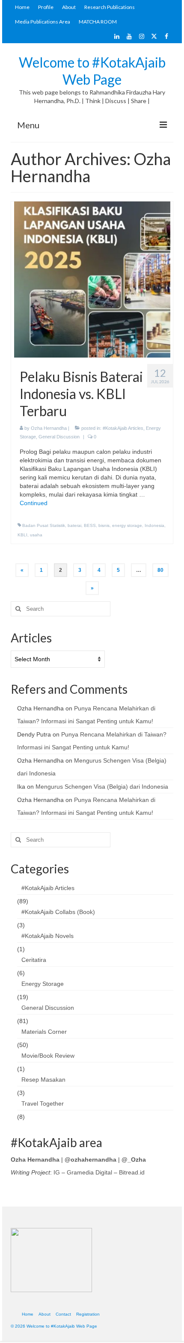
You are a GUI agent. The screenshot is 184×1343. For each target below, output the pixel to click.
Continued (33, 503)
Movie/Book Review (47, 1055)
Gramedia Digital (89, 1172)
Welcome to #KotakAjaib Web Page (92, 71)
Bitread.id (132, 1172)
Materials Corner (44, 1031)
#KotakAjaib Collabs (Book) (58, 911)
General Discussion (59, 436)
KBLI (22, 534)
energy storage (127, 525)
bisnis (104, 525)
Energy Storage (42, 983)
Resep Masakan (43, 1079)
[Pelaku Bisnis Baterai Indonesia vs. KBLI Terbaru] (92, 279)
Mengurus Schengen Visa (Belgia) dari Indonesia (102, 786)
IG (56, 1172)
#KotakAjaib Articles (123, 428)
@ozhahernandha (90, 1159)
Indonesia (154, 525)
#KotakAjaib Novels (47, 935)
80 (160, 570)
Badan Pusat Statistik (43, 525)
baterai (74, 525)
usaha (36, 534)
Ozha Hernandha (49, 428)
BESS (90, 525)
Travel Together (42, 1103)
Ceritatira (33, 959)
